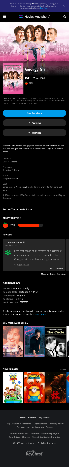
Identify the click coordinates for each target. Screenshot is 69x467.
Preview (36, 123)
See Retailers (34, 113)
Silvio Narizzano (10, 161)
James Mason (9, 186)
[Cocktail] (34, 341)
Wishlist (36, 132)
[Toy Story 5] (13, 387)
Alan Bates (20, 186)
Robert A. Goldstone (12, 170)
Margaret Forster (10, 178)
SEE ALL (63, 369)
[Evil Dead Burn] (55, 387)
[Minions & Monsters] (34, 387)
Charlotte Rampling (49, 186)
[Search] (64, 17)
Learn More (40, 314)
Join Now (44, 8)
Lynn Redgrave (33, 186)
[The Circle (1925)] (55, 341)
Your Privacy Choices (19, 436)
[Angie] (13, 341)
